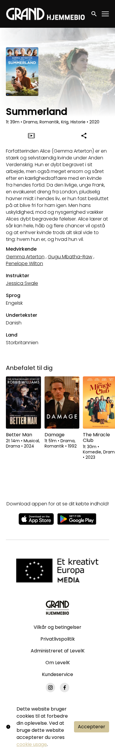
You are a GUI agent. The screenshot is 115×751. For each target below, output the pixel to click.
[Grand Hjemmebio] (57, 607)
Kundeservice (57, 674)
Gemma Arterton (25, 256)
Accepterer (91, 726)
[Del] (84, 135)
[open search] (94, 14)
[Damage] (62, 402)
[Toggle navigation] (105, 14)
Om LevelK (57, 662)
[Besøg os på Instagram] (50, 687)
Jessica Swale (22, 283)
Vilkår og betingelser (57, 627)
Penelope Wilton (24, 263)
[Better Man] (23, 402)
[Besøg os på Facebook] (64, 687)
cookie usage (32, 744)
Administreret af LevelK (58, 650)
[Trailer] (31, 135)
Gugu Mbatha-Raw (70, 256)
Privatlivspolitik (57, 639)
